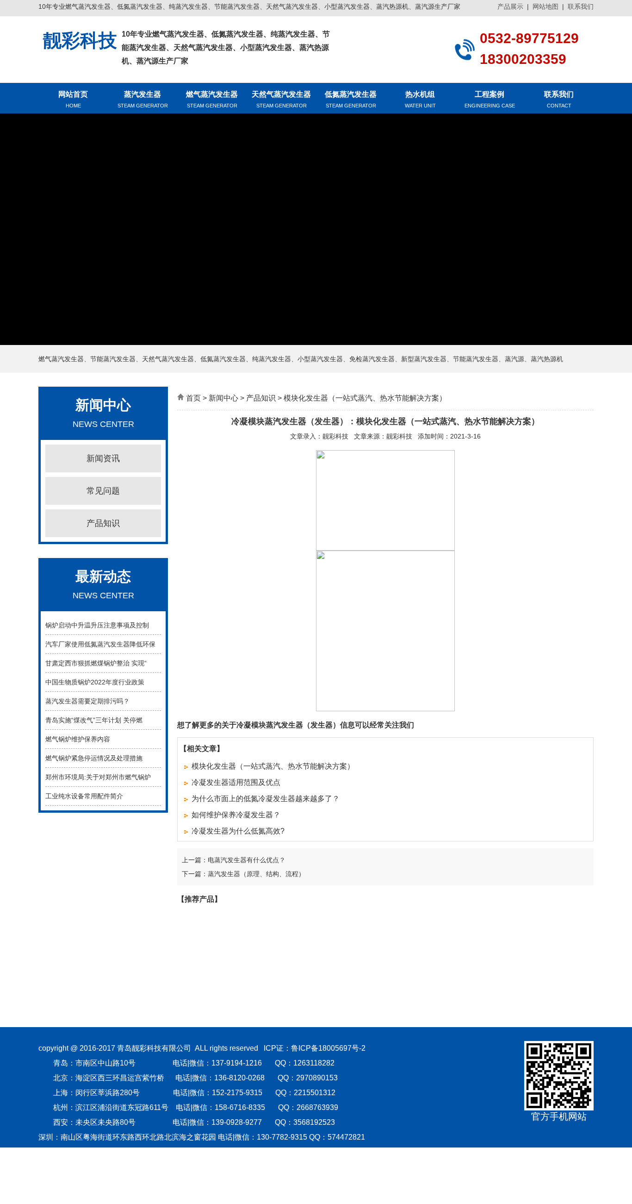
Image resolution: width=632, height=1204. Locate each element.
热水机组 (420, 99)
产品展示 (510, 6)
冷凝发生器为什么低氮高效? (238, 831)
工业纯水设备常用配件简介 (84, 796)
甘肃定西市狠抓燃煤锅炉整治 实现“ (96, 663)
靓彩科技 (335, 436)
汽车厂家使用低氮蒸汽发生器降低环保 (100, 644)
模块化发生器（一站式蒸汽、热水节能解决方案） (273, 766)
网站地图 (545, 6)
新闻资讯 (103, 458)
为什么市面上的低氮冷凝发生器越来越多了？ (266, 799)
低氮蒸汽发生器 (351, 99)
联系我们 (581, 6)
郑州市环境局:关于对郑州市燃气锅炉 (98, 777)
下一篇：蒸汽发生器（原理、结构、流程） (243, 874)
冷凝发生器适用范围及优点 (236, 782)
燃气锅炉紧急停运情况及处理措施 (94, 758)
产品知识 (103, 523)
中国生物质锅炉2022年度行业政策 (94, 682)
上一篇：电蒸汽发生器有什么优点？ (233, 860)
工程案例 (490, 99)
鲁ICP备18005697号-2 (328, 1048)
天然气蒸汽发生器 (281, 99)
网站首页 (73, 99)
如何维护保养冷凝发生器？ (236, 815)
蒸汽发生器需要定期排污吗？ (87, 701)
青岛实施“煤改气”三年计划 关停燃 (94, 720)
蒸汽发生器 (143, 99)
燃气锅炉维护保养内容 (77, 739)
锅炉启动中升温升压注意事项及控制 (97, 625)
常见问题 (103, 490)
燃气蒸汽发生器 (212, 99)
